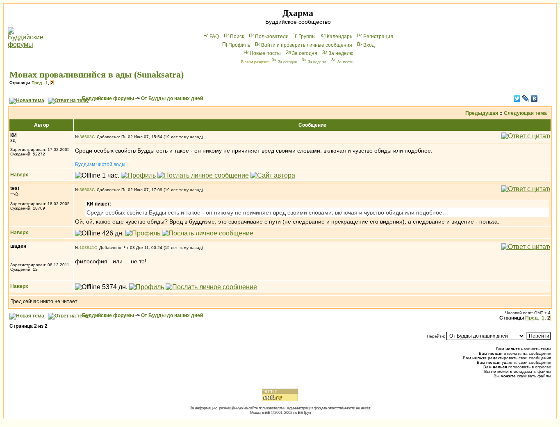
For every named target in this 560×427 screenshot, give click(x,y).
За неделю (340, 53)
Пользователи (272, 36)
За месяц (345, 62)
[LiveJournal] (525, 98)
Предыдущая (481, 113)
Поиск (237, 36)
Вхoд (369, 45)
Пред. (37, 82)
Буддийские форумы (108, 98)
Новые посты (265, 53)
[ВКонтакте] (534, 98)
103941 (87, 247)
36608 (86, 189)
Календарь (339, 36)
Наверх (19, 175)
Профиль (239, 45)
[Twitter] (517, 98)
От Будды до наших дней (172, 98)
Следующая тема (525, 113)
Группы (307, 36)
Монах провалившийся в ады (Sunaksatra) (96, 74)
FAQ (214, 36)
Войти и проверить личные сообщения (306, 45)
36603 (86, 137)
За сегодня (304, 53)
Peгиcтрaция (378, 36)
